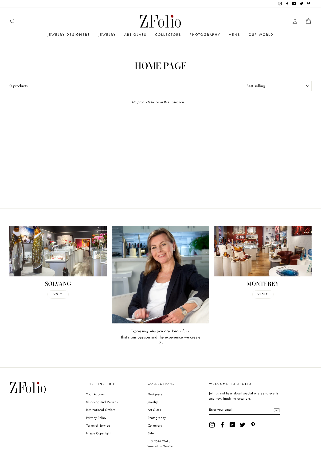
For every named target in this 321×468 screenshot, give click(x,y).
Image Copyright (98, 433)
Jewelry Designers (68, 34)
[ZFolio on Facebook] (222, 425)
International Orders (100, 409)
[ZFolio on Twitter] (242, 425)
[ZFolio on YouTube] (232, 425)
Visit (263, 294)
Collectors (168, 34)
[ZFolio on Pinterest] (253, 425)
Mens (234, 34)
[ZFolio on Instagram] (212, 425)
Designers (155, 394)
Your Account (96, 394)
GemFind (168, 446)
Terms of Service (98, 425)
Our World (261, 34)
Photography (205, 34)
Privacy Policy (96, 417)
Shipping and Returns (101, 402)
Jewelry (107, 34)
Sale (151, 433)
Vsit (58, 294)
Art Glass (135, 34)
